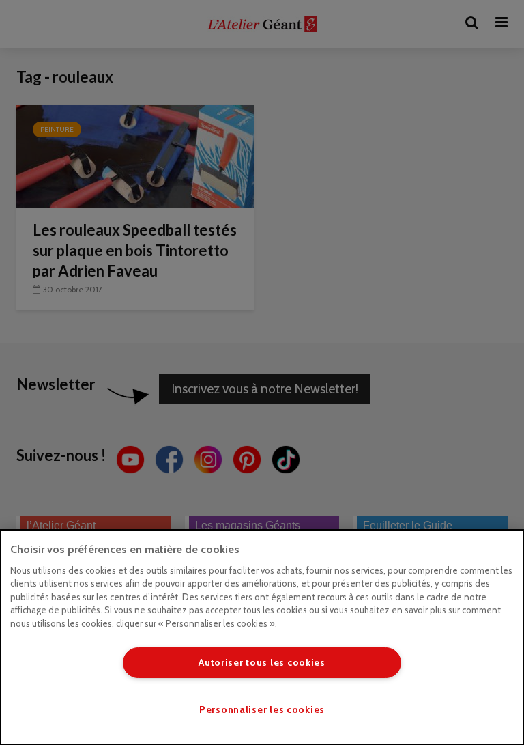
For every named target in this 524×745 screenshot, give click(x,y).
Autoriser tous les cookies (262, 662)
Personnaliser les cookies (262, 709)
